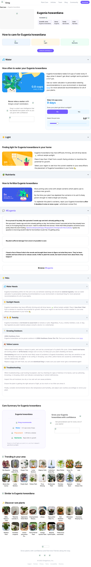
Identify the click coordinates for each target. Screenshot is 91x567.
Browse (45, 268)
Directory (61, 564)
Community (74, 2)
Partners (35, 564)
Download (85, 2)
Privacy (42, 564)
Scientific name (43, 21)
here (81, 338)
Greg (48, 88)
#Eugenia (11, 210)
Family (64, 21)
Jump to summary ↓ (45, 50)
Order (74, 21)
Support (30, 564)
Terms (47, 564)
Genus (56, 21)
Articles (53, 2)
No (57, 112)
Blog (66, 2)
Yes (79, 112)
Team (60, 2)
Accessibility (53, 564)
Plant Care (44, 2)
